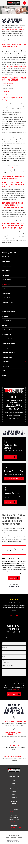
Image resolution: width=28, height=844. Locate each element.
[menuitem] (14, 257)
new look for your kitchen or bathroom (16, 66)
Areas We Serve (14, 783)
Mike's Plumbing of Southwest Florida (15, 29)
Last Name (4, 647)
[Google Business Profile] (8, 827)
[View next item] (17, 615)
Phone (3, 652)
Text (10, 418)
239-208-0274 (14, 586)
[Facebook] (14, 827)
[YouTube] (20, 827)
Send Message (12, 694)
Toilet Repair (6, 91)
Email (14, 418)
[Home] (13, 3)
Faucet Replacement (8, 83)
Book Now (13, 578)
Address (4, 661)
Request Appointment (12, 478)
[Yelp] (11, 827)
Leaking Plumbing (7, 94)
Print (18, 418)
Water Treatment (14, 788)
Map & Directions (14, 811)
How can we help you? (7, 670)
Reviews (14, 794)
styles (24, 68)
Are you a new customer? (7, 665)
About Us (14, 791)
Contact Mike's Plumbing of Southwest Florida (12, 167)
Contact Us (14, 797)
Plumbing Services (14, 786)
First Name (4, 642)
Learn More (9, 457)
